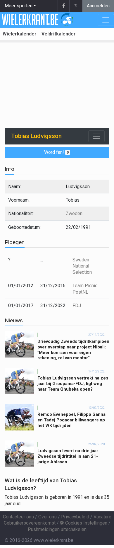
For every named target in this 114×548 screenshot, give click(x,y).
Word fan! (56, 152)
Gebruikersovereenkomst (30, 523)
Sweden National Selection (82, 266)
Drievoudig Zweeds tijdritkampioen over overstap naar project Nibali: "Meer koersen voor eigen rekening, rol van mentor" (73, 349)
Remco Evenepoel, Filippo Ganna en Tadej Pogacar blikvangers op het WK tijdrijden (71, 420)
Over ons (47, 517)
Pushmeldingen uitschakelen (57, 529)
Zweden (74, 213)
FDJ (76, 305)
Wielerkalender (20, 34)
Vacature (102, 517)
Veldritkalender (59, 34)
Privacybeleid (75, 517)
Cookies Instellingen (85, 523)
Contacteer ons (18, 517)
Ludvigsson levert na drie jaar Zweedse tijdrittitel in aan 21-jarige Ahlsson (67, 456)
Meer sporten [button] (18, 5)
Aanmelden (98, 5)
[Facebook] (63, 6)
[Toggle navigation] (96, 136)
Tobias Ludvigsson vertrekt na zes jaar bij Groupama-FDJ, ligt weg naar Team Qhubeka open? (72, 383)
